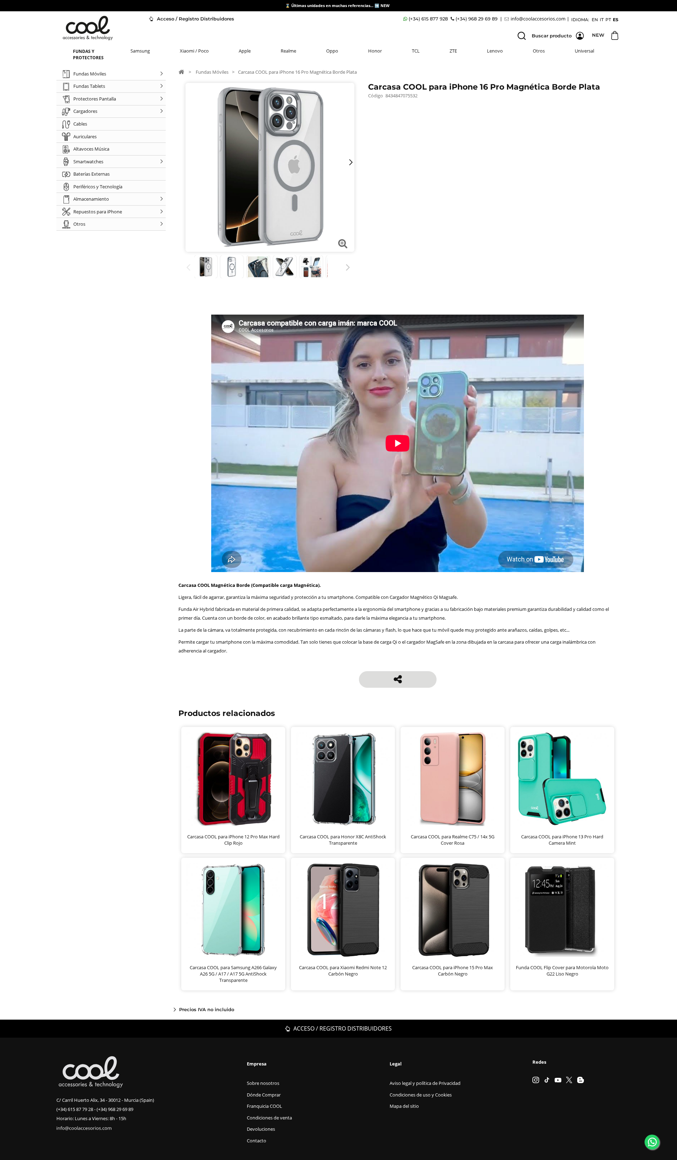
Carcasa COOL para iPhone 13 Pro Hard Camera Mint (562, 839)
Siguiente (349, 267)
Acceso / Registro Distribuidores (194, 19)
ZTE (453, 51)
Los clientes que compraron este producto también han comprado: (189, 267)
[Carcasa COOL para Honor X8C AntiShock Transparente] (343, 779)
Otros (539, 51)
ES (615, 19)
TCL (416, 51)
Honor (375, 51)
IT (602, 19)
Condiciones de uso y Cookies (421, 1095)
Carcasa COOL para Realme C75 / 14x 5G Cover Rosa (452, 839)
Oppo (332, 51)
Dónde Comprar (264, 1095)
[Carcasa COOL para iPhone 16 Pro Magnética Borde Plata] (205, 266)
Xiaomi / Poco (194, 51)
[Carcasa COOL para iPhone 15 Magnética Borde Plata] (231, 266)
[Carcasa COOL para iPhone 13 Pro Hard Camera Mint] (562, 779)
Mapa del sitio (404, 1106)
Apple (245, 51)
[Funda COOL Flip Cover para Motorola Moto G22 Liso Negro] (562, 910)
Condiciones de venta (269, 1118)
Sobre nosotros (263, 1083)
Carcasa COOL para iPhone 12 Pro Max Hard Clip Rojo (233, 839)
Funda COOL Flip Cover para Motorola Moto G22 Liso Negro (562, 970)
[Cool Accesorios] (88, 28)
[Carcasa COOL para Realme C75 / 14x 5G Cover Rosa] (452, 779)
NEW (385, 5)
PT (608, 19)
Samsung (140, 51)
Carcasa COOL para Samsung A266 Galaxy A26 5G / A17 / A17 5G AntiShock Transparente (233, 973)
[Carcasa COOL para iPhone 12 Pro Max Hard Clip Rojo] (233, 779)
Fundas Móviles (212, 72)
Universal (584, 51)
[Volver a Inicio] (181, 71)
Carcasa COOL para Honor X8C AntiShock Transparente (343, 839)
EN (595, 19)
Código (375, 95)
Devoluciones (261, 1129)
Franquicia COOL (264, 1106)
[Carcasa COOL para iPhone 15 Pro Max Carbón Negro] (452, 910)
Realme (288, 51)
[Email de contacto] (536, 19)
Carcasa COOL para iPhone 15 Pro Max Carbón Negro (452, 970)
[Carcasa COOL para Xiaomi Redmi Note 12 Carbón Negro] (343, 910)
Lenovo (495, 51)
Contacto (256, 1140)
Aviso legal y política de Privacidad (425, 1083)
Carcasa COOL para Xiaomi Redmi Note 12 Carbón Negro (343, 970)
